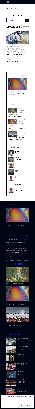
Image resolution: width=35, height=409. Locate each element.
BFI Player (14, 46)
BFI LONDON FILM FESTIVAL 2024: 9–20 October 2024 (22, 381)
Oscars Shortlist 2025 (22, 355)
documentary (21, 110)
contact (17, 252)
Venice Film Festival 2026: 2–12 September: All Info (17, 138)
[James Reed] (11, 165)
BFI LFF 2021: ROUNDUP (15, 55)
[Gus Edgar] (11, 178)
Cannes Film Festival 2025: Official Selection (23, 348)
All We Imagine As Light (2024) (22, 364)
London (19, 123)
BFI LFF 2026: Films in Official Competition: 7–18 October (17, 93)
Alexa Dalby (11, 57)
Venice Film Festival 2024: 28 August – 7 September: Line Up (23, 389)
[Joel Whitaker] (11, 190)
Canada (23, 108)
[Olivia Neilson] (11, 184)
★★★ (19, 108)
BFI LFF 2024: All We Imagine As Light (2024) (22, 373)
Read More (10, 63)
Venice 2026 (21, 136)
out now (20, 132)
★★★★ (8, 45)
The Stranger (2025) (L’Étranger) (23, 339)
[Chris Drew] (11, 172)
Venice (24, 134)
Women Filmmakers (13, 114)
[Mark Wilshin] (11, 159)
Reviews (9, 52)
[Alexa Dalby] (11, 153)
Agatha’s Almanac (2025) (16, 116)
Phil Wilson (20, 112)
